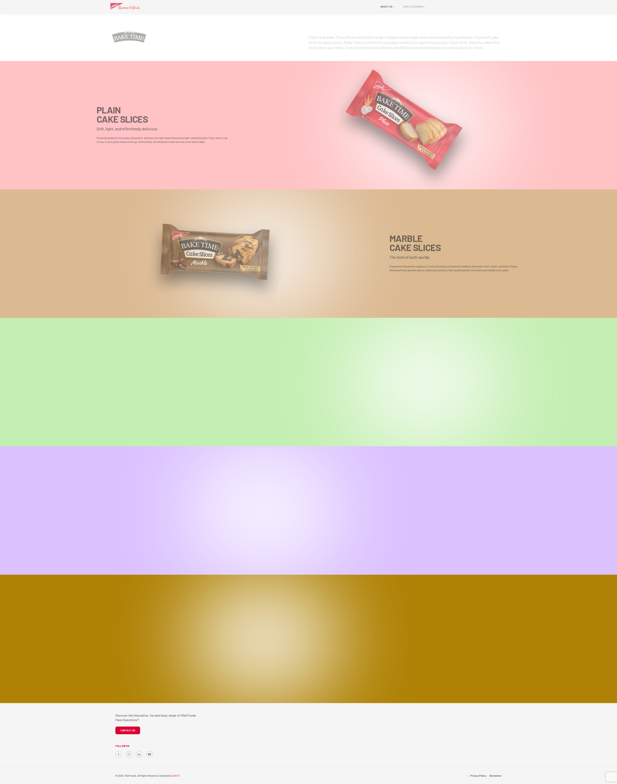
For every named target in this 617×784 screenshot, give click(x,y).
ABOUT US (385, 6)
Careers (441, 749)
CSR (439, 730)
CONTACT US (510, 6)
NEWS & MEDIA (456, 6)
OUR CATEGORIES (410, 6)
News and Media (446, 742)
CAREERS (473, 6)
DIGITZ (176, 775)
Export (441, 736)
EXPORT (438, 6)
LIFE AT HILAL (491, 6)
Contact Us (443, 755)
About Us (442, 723)
